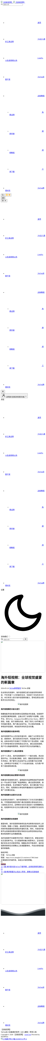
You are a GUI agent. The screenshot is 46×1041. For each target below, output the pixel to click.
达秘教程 (41, 96)
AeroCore (27, 1034)
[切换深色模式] (8, 195)
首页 (39, 23)
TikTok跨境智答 (15, 688)
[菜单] (4, 200)
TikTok (3, 864)
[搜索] (2, 195)
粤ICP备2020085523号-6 (18, 1039)
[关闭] (25, 639)
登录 (3, 198)
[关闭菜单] (3, 391)
